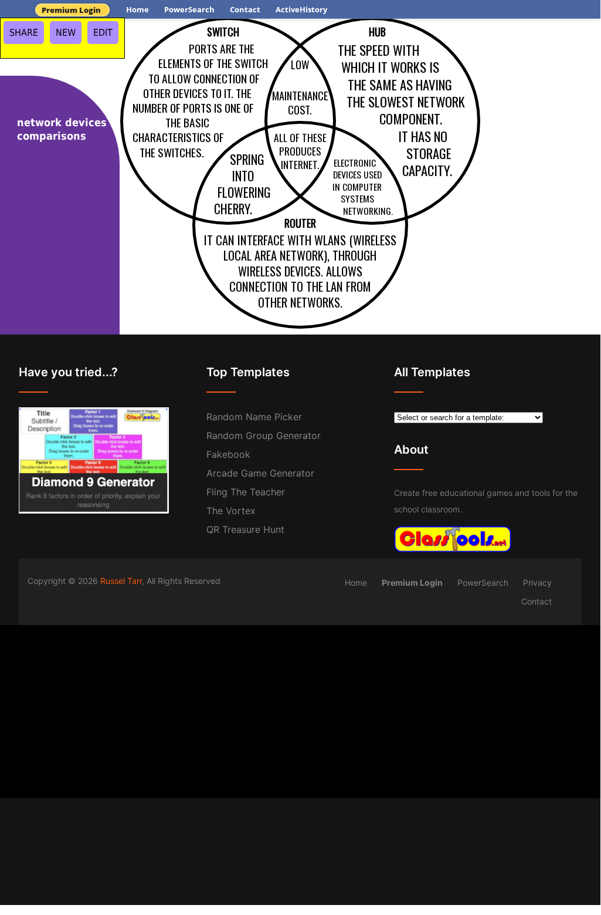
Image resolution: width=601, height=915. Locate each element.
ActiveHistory (301, 9)
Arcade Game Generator (260, 473)
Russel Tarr (121, 581)
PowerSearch (189, 9)
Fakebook (228, 454)
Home (137, 9)
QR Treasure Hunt (245, 529)
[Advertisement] (300, 707)
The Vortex (231, 510)
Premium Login (71, 10)
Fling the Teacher (245, 492)
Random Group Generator (263, 435)
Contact (245, 9)
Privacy (537, 583)
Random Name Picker (254, 417)
